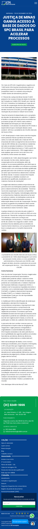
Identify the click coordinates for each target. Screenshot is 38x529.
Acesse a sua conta (7, 459)
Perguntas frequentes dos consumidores (14, 486)
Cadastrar (19, 506)
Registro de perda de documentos (12, 489)
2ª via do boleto (6, 462)
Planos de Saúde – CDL (8, 464)
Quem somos (5, 446)
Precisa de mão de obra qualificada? (12, 470)
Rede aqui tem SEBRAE (8, 473)
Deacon (3, 483)
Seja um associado (7, 443)
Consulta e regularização (9, 481)
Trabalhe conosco (7, 454)
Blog (2, 451)
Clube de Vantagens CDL (9, 467)
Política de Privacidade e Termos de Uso (22, 516)
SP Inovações (15, 525)
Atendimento (5, 478)
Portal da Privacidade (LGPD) (10, 491)
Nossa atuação (6, 448)
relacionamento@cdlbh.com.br (16, 432)
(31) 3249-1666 (14, 405)
